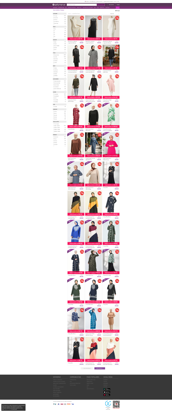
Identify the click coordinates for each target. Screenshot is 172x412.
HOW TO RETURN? (56, 388)
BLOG (115, 1)
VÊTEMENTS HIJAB (61, 7)
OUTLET (117, 7)
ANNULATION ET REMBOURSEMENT (59, 383)
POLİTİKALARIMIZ (56, 396)
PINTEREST (105, 385)
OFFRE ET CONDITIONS (57, 392)
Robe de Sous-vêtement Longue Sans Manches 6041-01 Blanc (107, 43)
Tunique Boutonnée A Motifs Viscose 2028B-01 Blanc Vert (107, 131)
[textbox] (81, 5)
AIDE (118, 1)
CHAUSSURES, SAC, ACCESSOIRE (88, 7)
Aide (70, 381)
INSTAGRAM (105, 383)
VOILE (66, 7)
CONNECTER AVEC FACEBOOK (108, 1)
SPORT (95, 7)
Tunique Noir (105, 187)
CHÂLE (88, 385)
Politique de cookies (7, 409)
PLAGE (98, 7)
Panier (118, 4)
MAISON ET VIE (102, 7)
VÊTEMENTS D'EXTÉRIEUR (72, 7)
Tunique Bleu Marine (107, 216)
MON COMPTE (111, 4)
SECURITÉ (55, 385)
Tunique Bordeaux (71, 129)
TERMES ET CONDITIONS (57, 379)
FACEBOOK (105, 379)
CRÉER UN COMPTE (99, 1)
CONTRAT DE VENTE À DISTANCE (59, 381)
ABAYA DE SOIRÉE (90, 383)
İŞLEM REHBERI (56, 394)
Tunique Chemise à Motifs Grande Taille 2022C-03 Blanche (90, 72)
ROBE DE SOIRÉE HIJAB (91, 379)
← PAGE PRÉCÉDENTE (87, 368)
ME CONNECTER (92, 1)
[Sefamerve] (59, 4)
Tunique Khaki (105, 246)
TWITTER (105, 381)
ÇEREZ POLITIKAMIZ (56, 390)
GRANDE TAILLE (79, 7)
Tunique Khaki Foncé (89, 275)
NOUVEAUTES (55, 7)
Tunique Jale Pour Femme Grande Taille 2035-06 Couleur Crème (108, 335)
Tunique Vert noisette (107, 275)
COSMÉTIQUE (107, 7)
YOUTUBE (105, 387)
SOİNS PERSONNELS (90, 388)
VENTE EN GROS (73, 385)
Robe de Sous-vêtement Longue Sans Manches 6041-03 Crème (72, 43)
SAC (87, 387)
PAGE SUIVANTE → (99, 368)
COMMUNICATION (73, 379)
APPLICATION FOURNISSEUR (75, 383)
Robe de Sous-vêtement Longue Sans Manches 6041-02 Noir (90, 43)
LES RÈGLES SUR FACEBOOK (58, 387)
